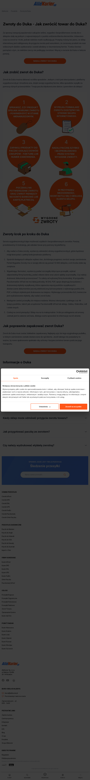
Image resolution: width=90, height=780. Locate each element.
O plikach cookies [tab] (74, 378)
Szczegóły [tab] (45, 378)
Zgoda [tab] (15, 378)
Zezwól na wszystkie (73, 407)
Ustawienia (43, 407)
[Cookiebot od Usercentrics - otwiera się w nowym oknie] (77, 371)
